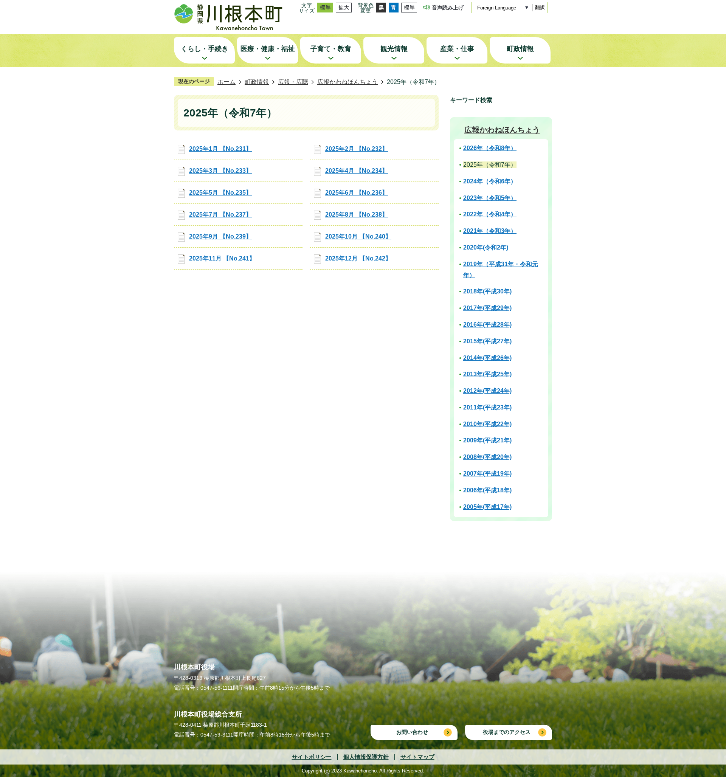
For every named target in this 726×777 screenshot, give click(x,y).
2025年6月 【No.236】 (356, 192)
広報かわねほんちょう (347, 82)
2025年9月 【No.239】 (220, 236)
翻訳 (540, 7)
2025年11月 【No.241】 (222, 258)
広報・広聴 (293, 82)
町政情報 (257, 82)
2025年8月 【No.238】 (356, 214)
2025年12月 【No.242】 (358, 258)
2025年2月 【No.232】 (356, 149)
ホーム (226, 82)
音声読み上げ (448, 8)
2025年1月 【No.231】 (220, 149)
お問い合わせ (412, 732)
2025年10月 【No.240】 (358, 236)
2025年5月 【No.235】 (220, 192)
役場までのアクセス (507, 732)
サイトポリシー (312, 757)
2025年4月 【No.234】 (356, 170)
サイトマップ (417, 757)
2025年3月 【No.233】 (220, 170)
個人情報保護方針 (366, 757)
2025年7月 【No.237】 (220, 214)
